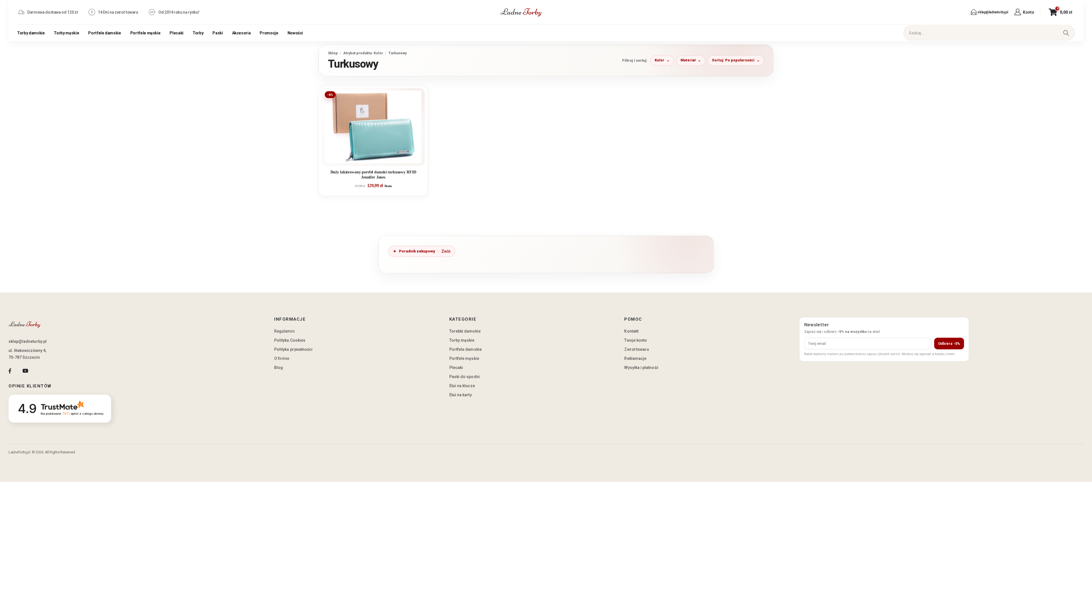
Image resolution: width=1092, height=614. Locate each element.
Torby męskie (66, 33)
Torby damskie (31, 33)
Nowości (295, 33)
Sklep (333, 53)
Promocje (269, 33)
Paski (217, 33)
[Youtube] (25, 371)
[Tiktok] (41, 371)
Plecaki (176, 33)
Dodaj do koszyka (377, 159)
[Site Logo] (521, 12)
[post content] (373, 126)
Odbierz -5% (949, 343)
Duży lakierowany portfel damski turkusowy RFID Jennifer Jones (373, 174)
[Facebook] (10, 371)
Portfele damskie (104, 33)
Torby (198, 33)
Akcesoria (241, 33)
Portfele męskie (145, 33)
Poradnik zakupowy (417, 251)
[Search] (1066, 33)
